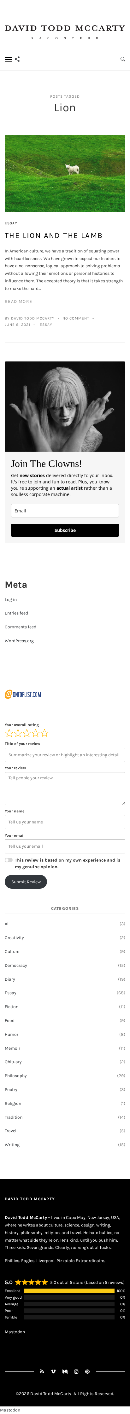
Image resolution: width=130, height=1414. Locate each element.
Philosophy (16, 1075)
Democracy (16, 965)
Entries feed (16, 613)
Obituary (13, 1062)
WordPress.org (19, 641)
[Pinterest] (87, 1372)
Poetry (11, 1089)
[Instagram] (76, 1372)
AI (7, 923)
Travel (10, 1131)
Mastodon (15, 1332)
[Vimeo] (53, 1372)
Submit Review (26, 882)
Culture (12, 951)
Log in (11, 599)
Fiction (11, 1006)
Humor (11, 1034)
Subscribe (65, 530)
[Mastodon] (65, 1372)
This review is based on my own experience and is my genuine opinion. (67, 863)
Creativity (14, 937)
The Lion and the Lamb (54, 235)
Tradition (13, 1117)
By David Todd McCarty (30, 318)
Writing (12, 1144)
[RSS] (42, 1372)
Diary (10, 979)
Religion (13, 1103)
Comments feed (20, 627)
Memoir (12, 1048)
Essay (11, 223)
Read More (18, 301)
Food (10, 1020)
